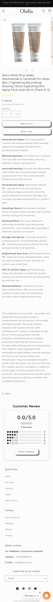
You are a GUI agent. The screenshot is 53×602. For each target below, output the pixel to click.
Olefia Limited (23, 601)
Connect (9, 488)
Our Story (9, 482)
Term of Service (12, 517)
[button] (3, 11)
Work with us (11, 500)
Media (8, 494)
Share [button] (8, 393)
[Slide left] (21, 70)
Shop (7, 476)
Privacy (8, 535)
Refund (8, 529)
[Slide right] (32, 70)
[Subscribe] (45, 578)
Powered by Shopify (33, 601)
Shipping (9, 523)
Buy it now (26, 131)
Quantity (6, 109)
